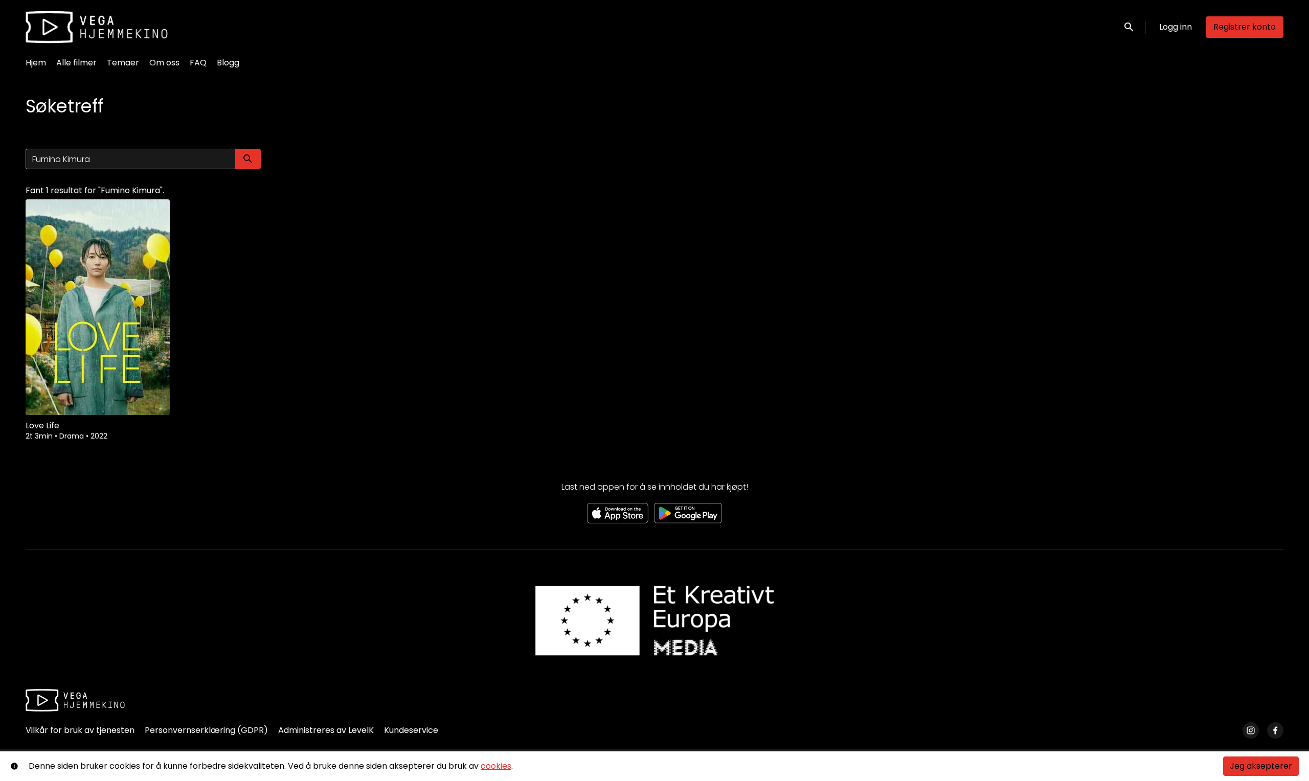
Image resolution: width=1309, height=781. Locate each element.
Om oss (164, 62)
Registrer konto (1244, 27)
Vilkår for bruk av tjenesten (80, 730)
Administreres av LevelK (326, 730)
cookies (496, 766)
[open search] (1129, 27)
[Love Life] (98, 307)
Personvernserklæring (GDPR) (206, 730)
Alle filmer (76, 62)
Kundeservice (411, 730)
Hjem (36, 62)
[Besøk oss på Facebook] (1275, 730)
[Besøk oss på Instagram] (1251, 730)
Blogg (228, 62)
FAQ (198, 62)
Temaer (123, 62)
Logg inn (1175, 27)
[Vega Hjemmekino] (75, 700)
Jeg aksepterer (1261, 766)
